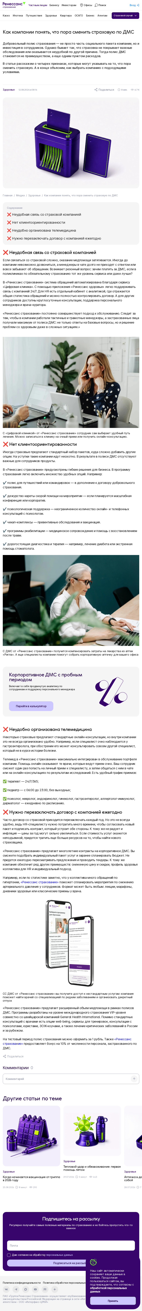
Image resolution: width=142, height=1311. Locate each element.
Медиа (20, 195)
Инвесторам (69, 5)
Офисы (88, 5)
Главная (7, 195)
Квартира (65, 15)
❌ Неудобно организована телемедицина (41, 230)
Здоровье (51, 15)
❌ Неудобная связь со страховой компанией (44, 214)
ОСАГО (79, 15)
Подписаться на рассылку (71, 1263)
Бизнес (90, 15)
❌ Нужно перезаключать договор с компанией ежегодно (54, 238)
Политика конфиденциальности (22, 1282)
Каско (6, 15)
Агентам (102, 15)
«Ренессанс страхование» (40, 882)
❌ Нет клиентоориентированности (36, 222)
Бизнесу (54, 5)
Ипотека (18, 15)
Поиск (102, 5)
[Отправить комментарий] (134, 1078)
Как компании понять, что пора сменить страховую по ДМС (81, 195)
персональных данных (59, 1254)
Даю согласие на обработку (42, 1254)
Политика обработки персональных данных (69, 1282)
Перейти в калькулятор (31, 706)
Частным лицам (38, 5)
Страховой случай (123, 15)
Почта (14, 1245)
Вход (133, 5)
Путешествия (34, 15)
